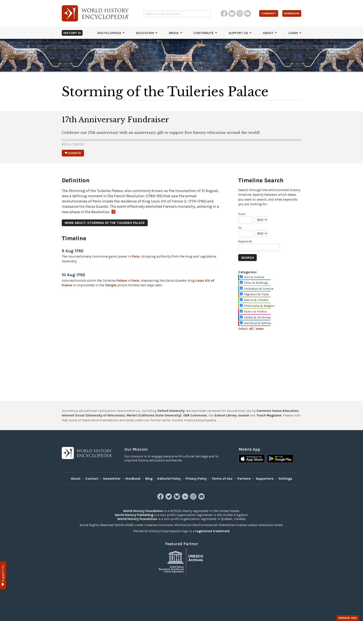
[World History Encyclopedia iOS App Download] (252, 459)
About (268, 33)
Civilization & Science (258, 288)
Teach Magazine (268, 415)
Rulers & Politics (255, 311)
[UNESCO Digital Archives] (181, 561)
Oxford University (171, 411)
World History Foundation (143, 511)
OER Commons (195, 415)
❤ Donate (73, 153)
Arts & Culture (254, 277)
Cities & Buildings (256, 283)
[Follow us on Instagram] (193, 498)
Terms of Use (222, 479)
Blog (149, 479)
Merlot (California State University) (154, 415)
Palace (122, 280)
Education (145, 33)
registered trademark (212, 531)
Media (174, 33)
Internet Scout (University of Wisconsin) (93, 415)
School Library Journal (231, 415)
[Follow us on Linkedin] (185, 498)
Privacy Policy (196, 479)
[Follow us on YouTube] (202, 498)
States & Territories (257, 317)
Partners (244, 479)
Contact (91, 479)
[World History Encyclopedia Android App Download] (280, 459)
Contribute (203, 33)
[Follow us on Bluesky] (177, 498)
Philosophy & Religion (259, 306)
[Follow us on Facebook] (161, 498)
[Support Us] (3, 575)
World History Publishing (134, 515)
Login (293, 33)
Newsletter (112, 479)
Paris (136, 256)
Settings (285, 479)
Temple (111, 285)
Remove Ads (348, 618)
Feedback (133, 479)
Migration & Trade (256, 294)
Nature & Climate (256, 300)
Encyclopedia (109, 33)
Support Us (238, 33)
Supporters (265, 479)
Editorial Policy (169, 479)
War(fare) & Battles (257, 323)
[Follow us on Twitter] (169, 498)
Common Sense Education (277, 411)
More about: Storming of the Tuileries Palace (105, 223)
